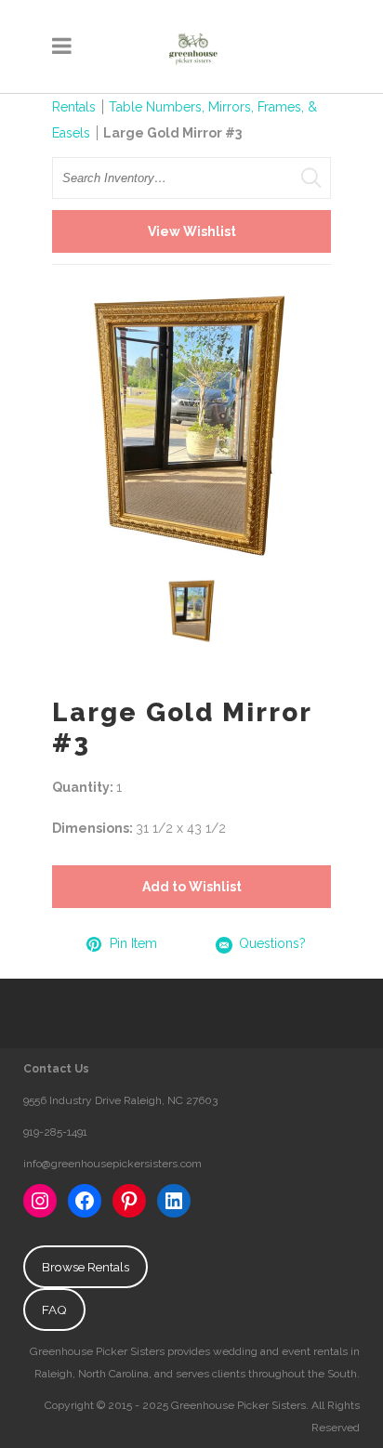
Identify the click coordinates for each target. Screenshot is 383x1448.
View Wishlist (192, 231)
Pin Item (133, 943)
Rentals (74, 106)
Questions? (272, 943)
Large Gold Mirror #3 (172, 132)
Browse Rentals (85, 1266)
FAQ (54, 1309)
